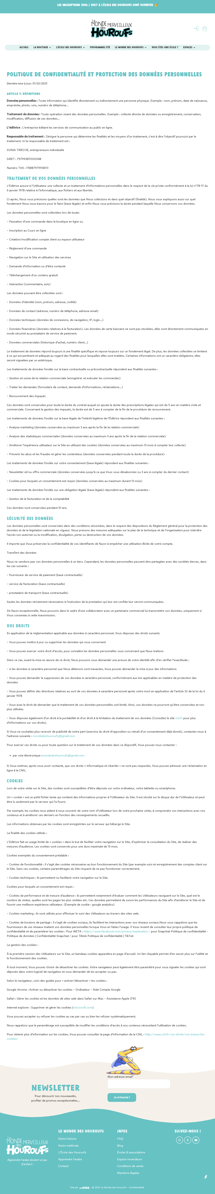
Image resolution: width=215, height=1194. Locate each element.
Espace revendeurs (129, 1159)
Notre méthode (68, 1145)
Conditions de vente (130, 1166)
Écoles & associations (131, 1152)
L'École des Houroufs (72, 1152)
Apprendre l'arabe (70, 1159)
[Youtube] (195, 1140)
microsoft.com (82, 1007)
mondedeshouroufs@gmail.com (54, 736)
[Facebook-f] (187, 1140)
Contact (63, 1166)
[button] (205, 1176)
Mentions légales (128, 1173)
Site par (74, 1187)
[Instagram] (179, 1140)
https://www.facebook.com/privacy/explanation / (117, 931)
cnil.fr (179, 718)
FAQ (120, 1138)
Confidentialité (136, 1187)
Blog (120, 1145)
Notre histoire (67, 1138)
